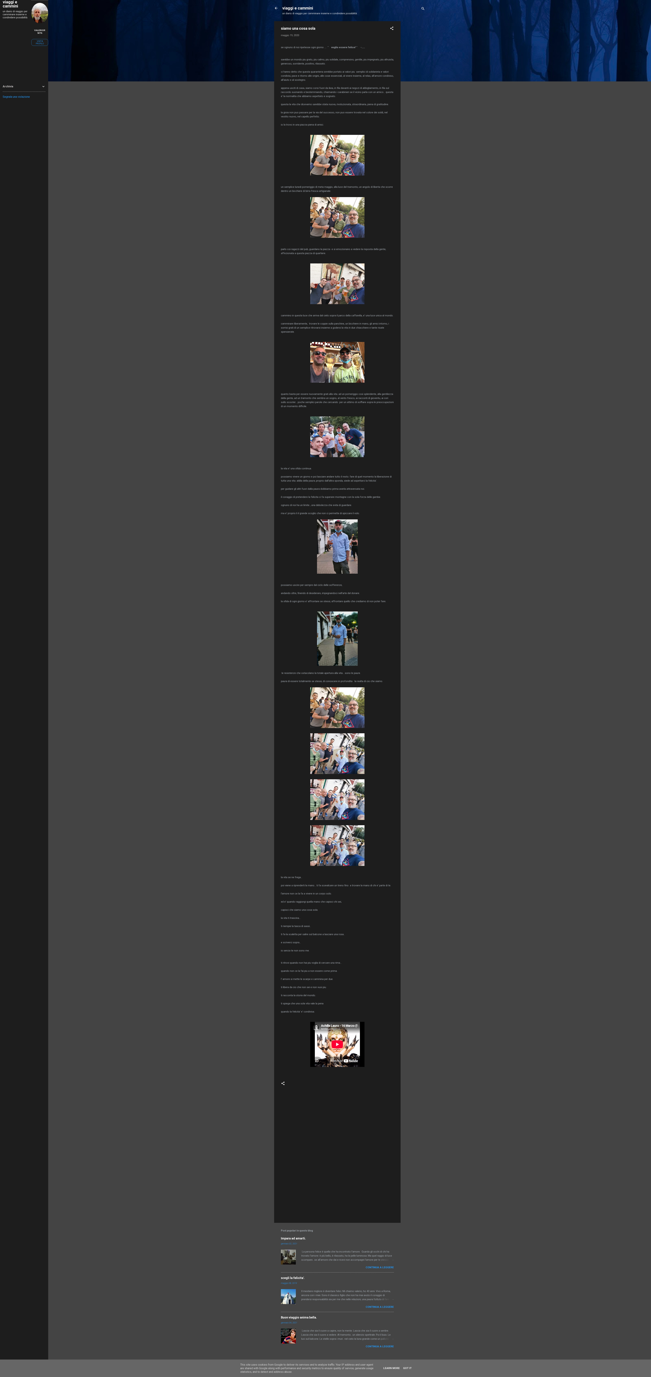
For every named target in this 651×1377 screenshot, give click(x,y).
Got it (407, 1368)
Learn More (391, 1368)
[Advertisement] (414, 72)
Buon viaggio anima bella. (299, 1317)
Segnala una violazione (16, 96)
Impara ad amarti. (293, 1238)
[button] (392, 29)
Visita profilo (40, 42)
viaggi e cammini (297, 8)
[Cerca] (423, 9)
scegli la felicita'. (293, 1278)
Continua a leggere (380, 1267)
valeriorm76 (39, 31)
